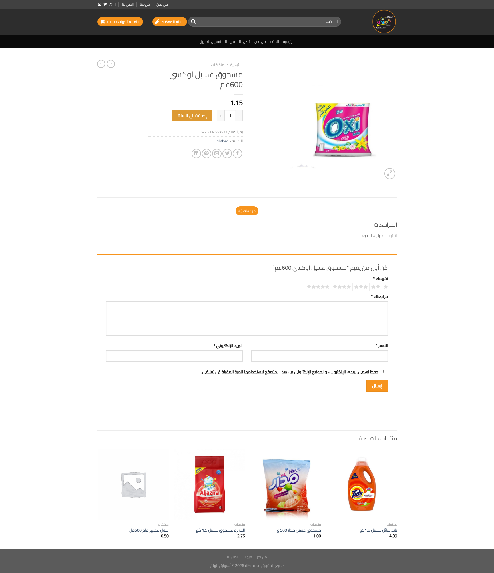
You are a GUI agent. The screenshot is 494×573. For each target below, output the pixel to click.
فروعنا (145, 4)
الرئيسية (288, 41)
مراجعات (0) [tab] (247, 210)
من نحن (162, 4)
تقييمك (380, 278)
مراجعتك (379, 296)
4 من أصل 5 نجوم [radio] (343, 287)
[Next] (98, 498)
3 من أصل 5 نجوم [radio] (362, 287)
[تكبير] (389, 173)
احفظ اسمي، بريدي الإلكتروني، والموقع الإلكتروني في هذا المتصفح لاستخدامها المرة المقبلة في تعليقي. (290, 372)
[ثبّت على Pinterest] (206, 153)
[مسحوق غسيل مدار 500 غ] (285, 484)
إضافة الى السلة (192, 115)
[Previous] (397, 498)
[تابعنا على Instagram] (110, 5)
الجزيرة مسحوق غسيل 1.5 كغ (220, 530)
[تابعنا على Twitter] (105, 5)
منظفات (217, 65)
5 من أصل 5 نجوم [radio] (319, 287)
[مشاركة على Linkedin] (196, 153)
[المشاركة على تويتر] (227, 153)
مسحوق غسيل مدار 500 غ (299, 530)
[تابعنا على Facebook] (116, 5)
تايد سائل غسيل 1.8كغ (378, 530)
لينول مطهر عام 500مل (149, 530)
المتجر (274, 41)
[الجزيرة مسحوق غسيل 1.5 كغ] (209, 484)
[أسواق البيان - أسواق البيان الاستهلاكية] (373, 22)
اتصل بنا (128, 4)
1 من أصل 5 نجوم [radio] (386, 287)
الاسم (382, 345)
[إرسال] (193, 22)
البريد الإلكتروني (228, 345)
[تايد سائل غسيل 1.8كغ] (362, 484)
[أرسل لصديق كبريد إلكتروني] (217, 153)
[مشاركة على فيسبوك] (237, 153)
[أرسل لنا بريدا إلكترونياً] (99, 5)
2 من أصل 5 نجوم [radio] (376, 287)
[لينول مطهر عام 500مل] (133, 484)
